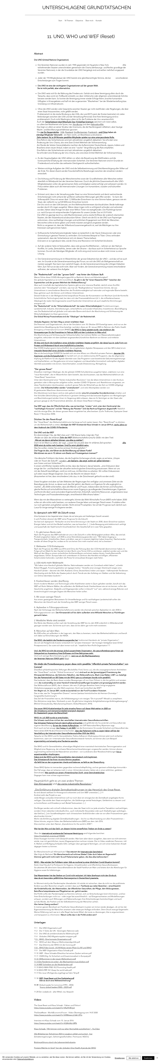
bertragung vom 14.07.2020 (86, 1012)
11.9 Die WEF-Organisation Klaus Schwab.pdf (53, 950)
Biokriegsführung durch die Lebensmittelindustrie (55, 1042)
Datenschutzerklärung (25, 1059)
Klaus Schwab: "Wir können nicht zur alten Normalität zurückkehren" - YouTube (67, 1029)
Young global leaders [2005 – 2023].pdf (56, 987)
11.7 (35, 945)
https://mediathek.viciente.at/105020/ (49, 836)
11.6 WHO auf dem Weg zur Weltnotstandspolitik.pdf (57, 942)
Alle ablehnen (134, 1058)
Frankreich (92, 132)
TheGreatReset (40, 1012)
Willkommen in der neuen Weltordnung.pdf (57, 959)
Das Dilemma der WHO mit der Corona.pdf (56, 945)
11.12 (36, 959)
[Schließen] (157, 1058)
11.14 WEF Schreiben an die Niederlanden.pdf (53, 964)
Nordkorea (77, 124)
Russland (69, 132)
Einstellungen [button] (120, 1058)
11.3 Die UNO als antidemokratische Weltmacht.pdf (56, 933)
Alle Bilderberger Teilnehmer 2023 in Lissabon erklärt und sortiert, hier (63, 1034)
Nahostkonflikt (97, 124)
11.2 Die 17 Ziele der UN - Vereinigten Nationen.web (56, 931)
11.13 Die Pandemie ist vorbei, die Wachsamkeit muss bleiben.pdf (61, 962)
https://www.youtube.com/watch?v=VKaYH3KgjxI (54, 1008)
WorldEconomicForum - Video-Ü (61, 1012)
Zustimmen (148, 1058)
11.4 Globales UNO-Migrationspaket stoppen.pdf (55, 936)
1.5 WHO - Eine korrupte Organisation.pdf (53, 939)
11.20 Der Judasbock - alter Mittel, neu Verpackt (54, 992)
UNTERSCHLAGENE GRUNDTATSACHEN (86, 7)
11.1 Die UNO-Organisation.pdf (48, 928)
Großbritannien (80, 132)
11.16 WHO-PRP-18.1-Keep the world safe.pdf (53, 970)
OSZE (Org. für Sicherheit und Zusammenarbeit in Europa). (63, 956)
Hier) (67, 658)
